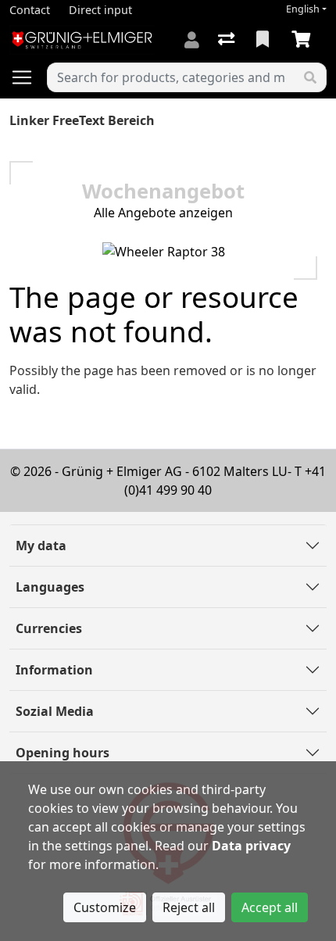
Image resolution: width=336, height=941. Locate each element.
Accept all (269, 907)
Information (54, 669)
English (303, 9)
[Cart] (304, 39)
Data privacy (251, 845)
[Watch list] (264, 39)
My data (41, 545)
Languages (50, 587)
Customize (104, 907)
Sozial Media (55, 711)
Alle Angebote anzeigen (163, 212)
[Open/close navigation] (28, 77)
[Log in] (192, 39)
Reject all (189, 907)
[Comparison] (228, 39)
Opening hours (62, 752)
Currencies (49, 628)
